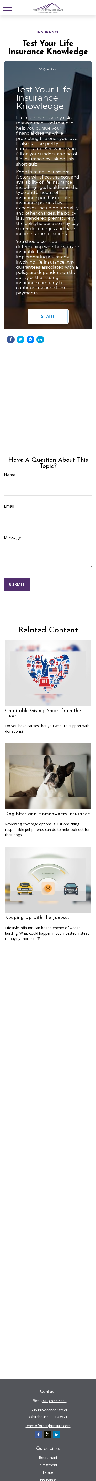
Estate (48, 1472)
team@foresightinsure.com (48, 1425)
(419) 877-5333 (54, 1400)
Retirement (48, 1457)
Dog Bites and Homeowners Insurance (47, 813)
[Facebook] (38, 1434)
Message (12, 537)
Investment (48, 1464)
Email (9, 506)
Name (9, 475)
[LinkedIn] (56, 1434)
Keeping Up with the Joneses (37, 917)
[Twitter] (47, 1434)
